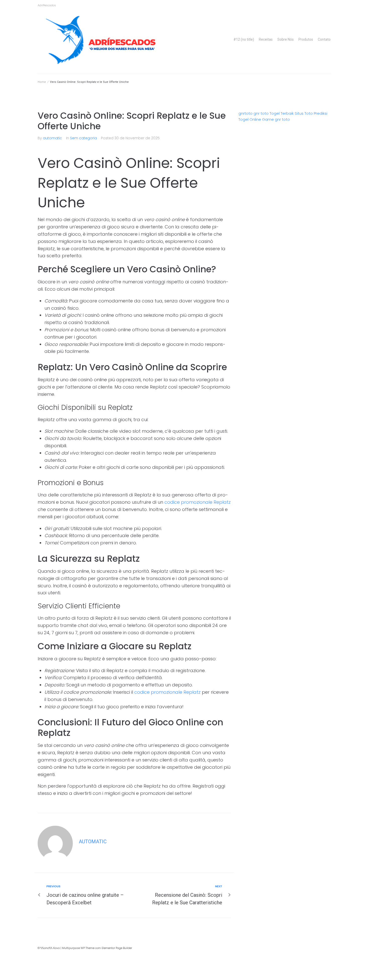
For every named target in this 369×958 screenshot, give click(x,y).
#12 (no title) (243, 39)
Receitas (266, 39)
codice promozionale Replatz (197, 502)
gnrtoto (245, 113)
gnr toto (261, 113)
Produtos (305, 39)
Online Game (262, 119)
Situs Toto (304, 113)
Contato (324, 39)
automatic (52, 138)
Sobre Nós (285, 39)
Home (42, 82)
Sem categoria (83, 138)
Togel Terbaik (282, 113)
